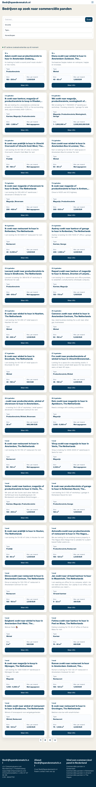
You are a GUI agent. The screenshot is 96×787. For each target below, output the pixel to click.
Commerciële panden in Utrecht (78, 773)
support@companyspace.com (14, 771)
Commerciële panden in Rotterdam (80, 771)
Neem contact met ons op (44, 771)
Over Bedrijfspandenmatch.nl (45, 769)
